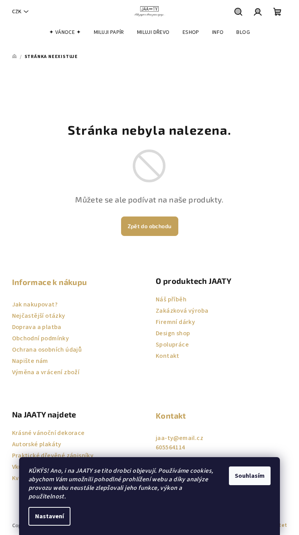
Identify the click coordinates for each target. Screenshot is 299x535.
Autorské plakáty (37, 444)
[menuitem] (65, 32)
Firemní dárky (175, 322)
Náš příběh (171, 299)
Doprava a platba (37, 327)
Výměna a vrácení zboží (46, 372)
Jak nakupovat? (35, 304)
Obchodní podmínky (40, 338)
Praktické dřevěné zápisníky (53, 455)
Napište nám (30, 361)
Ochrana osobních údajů (47, 349)
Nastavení (49, 516)
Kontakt (167, 356)
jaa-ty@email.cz (179, 438)
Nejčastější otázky (38, 315)
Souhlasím (250, 476)
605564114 (170, 447)
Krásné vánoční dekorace (48, 433)
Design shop (173, 333)
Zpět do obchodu (150, 226)
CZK (16, 12)
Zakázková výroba (182, 310)
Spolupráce (172, 344)
